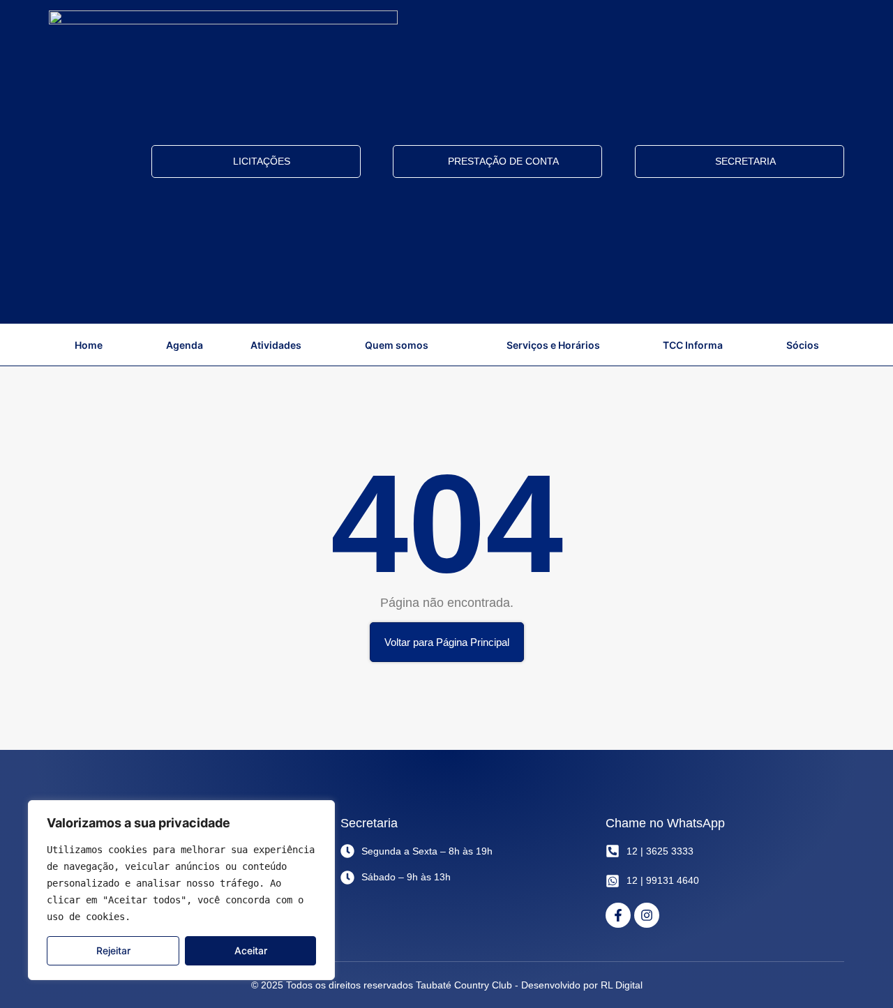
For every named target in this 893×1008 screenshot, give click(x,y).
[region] (181, 890)
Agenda (184, 345)
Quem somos (396, 345)
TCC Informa (693, 345)
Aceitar (250, 950)
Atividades (275, 345)
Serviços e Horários (553, 345)
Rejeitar (113, 950)
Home (89, 345)
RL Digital (622, 985)
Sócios (802, 345)
